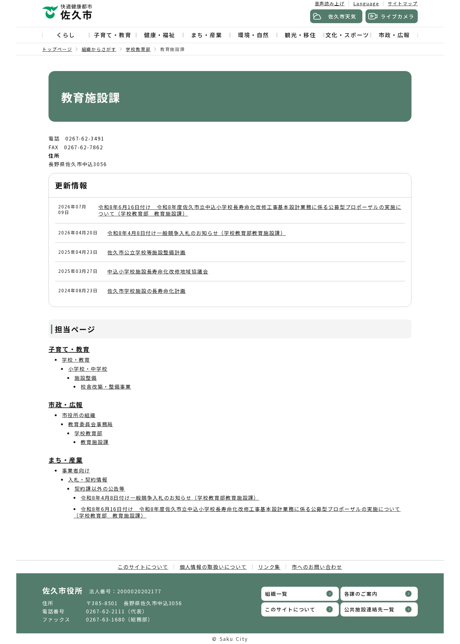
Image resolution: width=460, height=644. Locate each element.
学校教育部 (138, 49)
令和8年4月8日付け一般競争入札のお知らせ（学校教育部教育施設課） (196, 233)
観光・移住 (300, 35)
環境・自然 (253, 35)
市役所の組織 (79, 415)
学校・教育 (76, 359)
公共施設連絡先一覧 (369, 609)
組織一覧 (276, 593)
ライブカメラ (397, 16)
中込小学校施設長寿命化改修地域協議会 (157, 271)
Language (366, 3)
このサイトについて (143, 566)
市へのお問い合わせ (317, 566)
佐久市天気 (342, 16)
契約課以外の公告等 (99, 488)
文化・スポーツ (347, 35)
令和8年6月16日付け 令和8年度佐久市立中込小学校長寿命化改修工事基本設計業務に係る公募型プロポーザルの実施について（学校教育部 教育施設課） (249, 210)
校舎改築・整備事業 (106, 386)
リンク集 (269, 566)
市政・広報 (394, 35)
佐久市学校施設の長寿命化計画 (146, 290)
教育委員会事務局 (90, 424)
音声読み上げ (330, 3)
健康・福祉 (159, 35)
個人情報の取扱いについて (213, 566)
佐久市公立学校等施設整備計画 (146, 252)
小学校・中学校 (87, 368)
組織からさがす (99, 49)
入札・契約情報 (87, 479)
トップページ (57, 49)
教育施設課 (95, 442)
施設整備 (85, 377)
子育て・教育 (112, 35)
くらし (65, 35)
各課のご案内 (361, 593)
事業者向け (76, 470)
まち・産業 (206, 35)
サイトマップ (403, 3)
